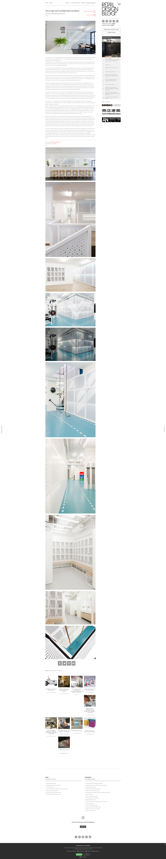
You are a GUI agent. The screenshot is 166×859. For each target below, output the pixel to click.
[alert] (83, 851)
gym (55, 670)
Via (46, 145)
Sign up (83, 826)
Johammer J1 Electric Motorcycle (51, 690)
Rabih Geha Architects (56, 142)
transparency (59, 670)
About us (67, 2)
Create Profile (111, 32)
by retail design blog (51, 692)
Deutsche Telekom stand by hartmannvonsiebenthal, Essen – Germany (77, 691)
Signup (51, 2)
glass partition (51, 670)
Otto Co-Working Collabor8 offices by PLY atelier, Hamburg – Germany (51, 732)
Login (46, 2)
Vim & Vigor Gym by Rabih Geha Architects (62, 11)
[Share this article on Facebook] (60, 663)
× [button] (164, 844)
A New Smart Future (64, 749)
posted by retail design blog (51, 13)
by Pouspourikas (77, 733)
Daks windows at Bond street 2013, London (64, 690)
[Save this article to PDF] (73, 663)
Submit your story (75, 2)
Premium (83, 2)
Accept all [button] (79, 854)
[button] (67, 851)
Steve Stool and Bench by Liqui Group (89, 731)
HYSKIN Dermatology (77, 730)
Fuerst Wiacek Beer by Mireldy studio (90, 690)
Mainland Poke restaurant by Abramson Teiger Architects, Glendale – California (89, 710)
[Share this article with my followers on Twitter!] (64, 663)
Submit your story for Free (111, 29)
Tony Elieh (54, 143)
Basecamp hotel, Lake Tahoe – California (64, 731)
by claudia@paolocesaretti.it (64, 753)
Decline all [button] (86, 854)
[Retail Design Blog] (111, 9)
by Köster (77, 694)
